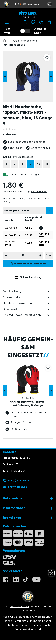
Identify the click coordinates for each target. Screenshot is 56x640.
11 (46, 164)
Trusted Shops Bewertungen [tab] (22, 315)
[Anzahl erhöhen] (41, 255)
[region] (29, 76)
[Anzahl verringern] (6, 255)
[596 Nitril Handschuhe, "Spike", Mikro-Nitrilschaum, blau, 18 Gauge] (28, 77)
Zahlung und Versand (28, 629)
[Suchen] (25, 22)
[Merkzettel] (33, 22)
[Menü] (7, 22)
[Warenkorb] (49, 22)
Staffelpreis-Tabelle (17, 210)
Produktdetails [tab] (13, 297)
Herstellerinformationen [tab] (19, 303)
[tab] (26, 291)
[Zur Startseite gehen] (28, 14)
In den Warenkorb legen (29, 263)
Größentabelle (25, 157)
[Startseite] (4, 41)
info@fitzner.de (17, 487)
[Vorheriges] (5, 76)
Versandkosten (39, 192)
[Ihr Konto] (41, 22)
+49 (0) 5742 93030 (18, 480)
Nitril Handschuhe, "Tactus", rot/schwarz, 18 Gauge (28, 403)
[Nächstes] (51, 76)
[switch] (49, 4)
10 (38, 164)
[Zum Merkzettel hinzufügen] (46, 57)
